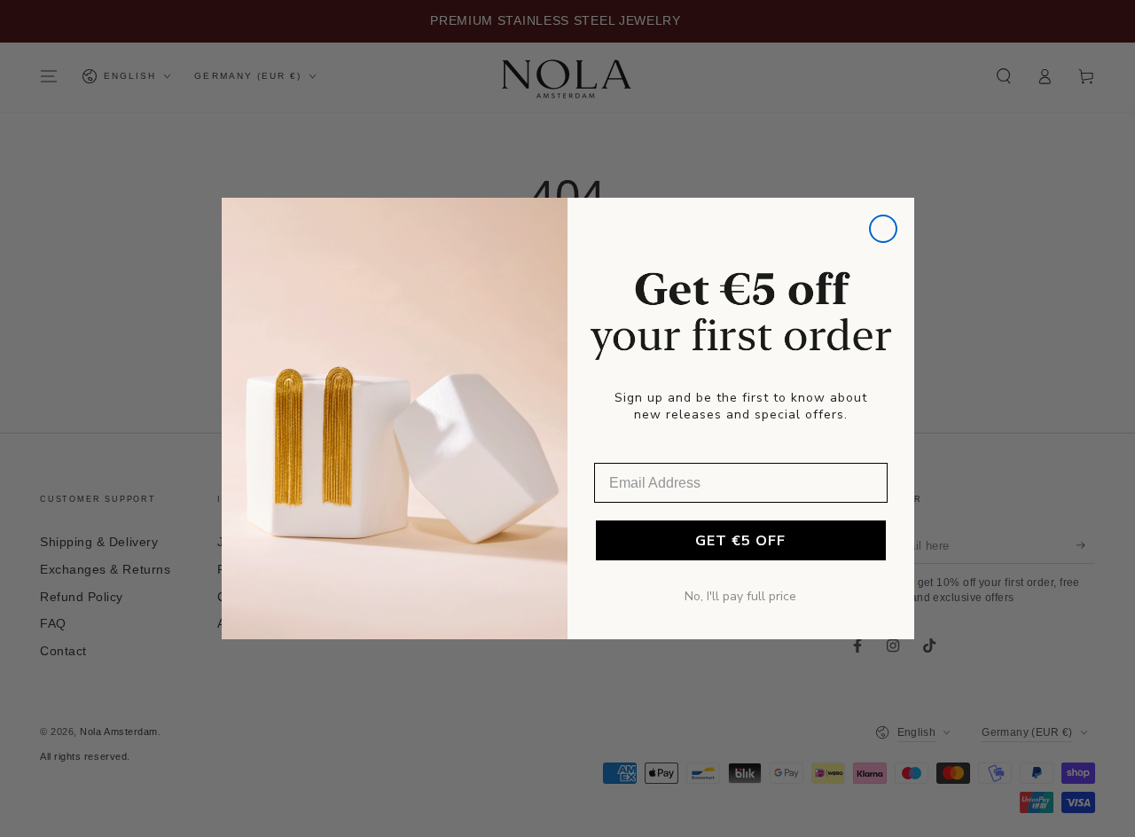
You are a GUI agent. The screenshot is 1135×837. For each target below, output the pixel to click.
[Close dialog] (883, 228)
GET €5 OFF (740, 541)
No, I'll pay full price (740, 596)
